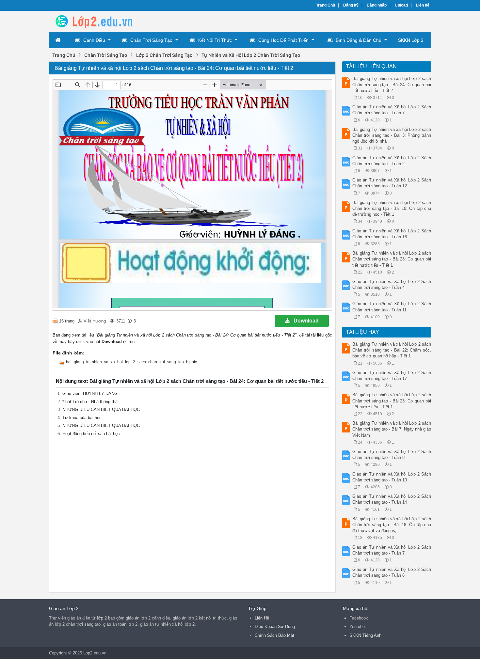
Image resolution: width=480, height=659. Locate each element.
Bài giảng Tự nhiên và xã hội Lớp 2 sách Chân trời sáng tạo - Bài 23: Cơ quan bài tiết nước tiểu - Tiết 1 (391, 259)
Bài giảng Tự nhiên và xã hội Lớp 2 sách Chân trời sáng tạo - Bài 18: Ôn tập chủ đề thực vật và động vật (391, 524)
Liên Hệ (262, 618)
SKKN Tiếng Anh (365, 635)
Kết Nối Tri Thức (215, 40)
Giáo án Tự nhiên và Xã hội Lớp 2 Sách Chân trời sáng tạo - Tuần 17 (391, 375)
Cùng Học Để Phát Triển (283, 40)
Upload (401, 5)
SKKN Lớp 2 (411, 40)
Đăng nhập (377, 5)
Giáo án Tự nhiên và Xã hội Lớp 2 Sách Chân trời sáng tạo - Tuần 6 (391, 572)
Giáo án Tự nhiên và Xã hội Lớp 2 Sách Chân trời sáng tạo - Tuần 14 (391, 499)
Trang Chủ (325, 5)
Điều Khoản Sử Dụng (275, 626)
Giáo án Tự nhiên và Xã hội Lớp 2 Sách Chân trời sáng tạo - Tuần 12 (391, 183)
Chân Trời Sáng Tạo (151, 40)
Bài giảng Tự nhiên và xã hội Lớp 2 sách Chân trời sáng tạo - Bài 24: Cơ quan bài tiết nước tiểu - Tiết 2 (391, 84)
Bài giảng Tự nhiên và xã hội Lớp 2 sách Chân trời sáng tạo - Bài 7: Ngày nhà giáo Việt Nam (391, 429)
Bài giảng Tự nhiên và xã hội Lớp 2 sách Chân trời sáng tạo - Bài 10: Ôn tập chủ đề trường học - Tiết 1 (391, 208)
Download (306, 320)
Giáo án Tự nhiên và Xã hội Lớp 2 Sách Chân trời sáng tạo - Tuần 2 (391, 160)
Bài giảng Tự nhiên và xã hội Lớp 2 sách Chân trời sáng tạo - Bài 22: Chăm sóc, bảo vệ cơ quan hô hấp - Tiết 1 (391, 350)
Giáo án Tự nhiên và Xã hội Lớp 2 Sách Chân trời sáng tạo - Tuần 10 (391, 477)
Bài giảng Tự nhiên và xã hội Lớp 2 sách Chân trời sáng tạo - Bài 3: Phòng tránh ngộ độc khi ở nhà (391, 135)
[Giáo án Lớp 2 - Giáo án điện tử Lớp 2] (101, 21)
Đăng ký (351, 5)
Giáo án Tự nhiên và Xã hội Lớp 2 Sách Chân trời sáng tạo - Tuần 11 (391, 306)
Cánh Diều (94, 40)
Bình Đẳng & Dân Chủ (358, 40)
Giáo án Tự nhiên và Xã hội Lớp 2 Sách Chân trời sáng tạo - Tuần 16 (391, 233)
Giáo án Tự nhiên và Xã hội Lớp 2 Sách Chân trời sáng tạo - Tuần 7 (391, 109)
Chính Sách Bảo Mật (274, 635)
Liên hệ (422, 5)
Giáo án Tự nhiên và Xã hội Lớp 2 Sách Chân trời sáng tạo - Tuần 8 (391, 454)
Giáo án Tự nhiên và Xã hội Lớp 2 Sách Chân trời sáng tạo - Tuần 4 (391, 284)
